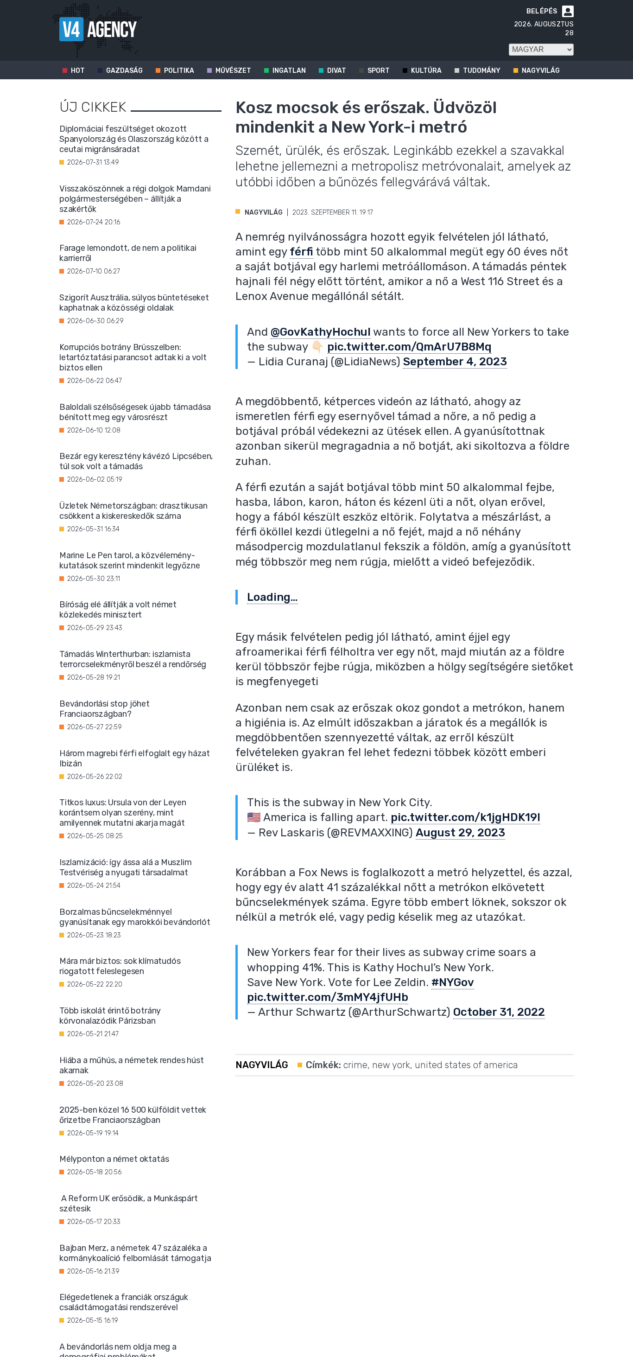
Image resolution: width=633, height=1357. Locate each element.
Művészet (233, 71)
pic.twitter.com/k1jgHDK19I (465, 817)
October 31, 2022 (499, 1012)
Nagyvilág (541, 71)
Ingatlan (289, 71)
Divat (336, 71)
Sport (378, 71)
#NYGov (452, 982)
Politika (179, 71)
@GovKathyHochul (321, 331)
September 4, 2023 (455, 361)
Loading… (272, 597)
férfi (301, 251)
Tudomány (481, 71)
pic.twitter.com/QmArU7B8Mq (409, 346)
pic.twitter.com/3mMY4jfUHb (327, 997)
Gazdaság (124, 71)
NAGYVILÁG (264, 213)
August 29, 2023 (460, 832)
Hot (78, 71)
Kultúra (426, 71)
